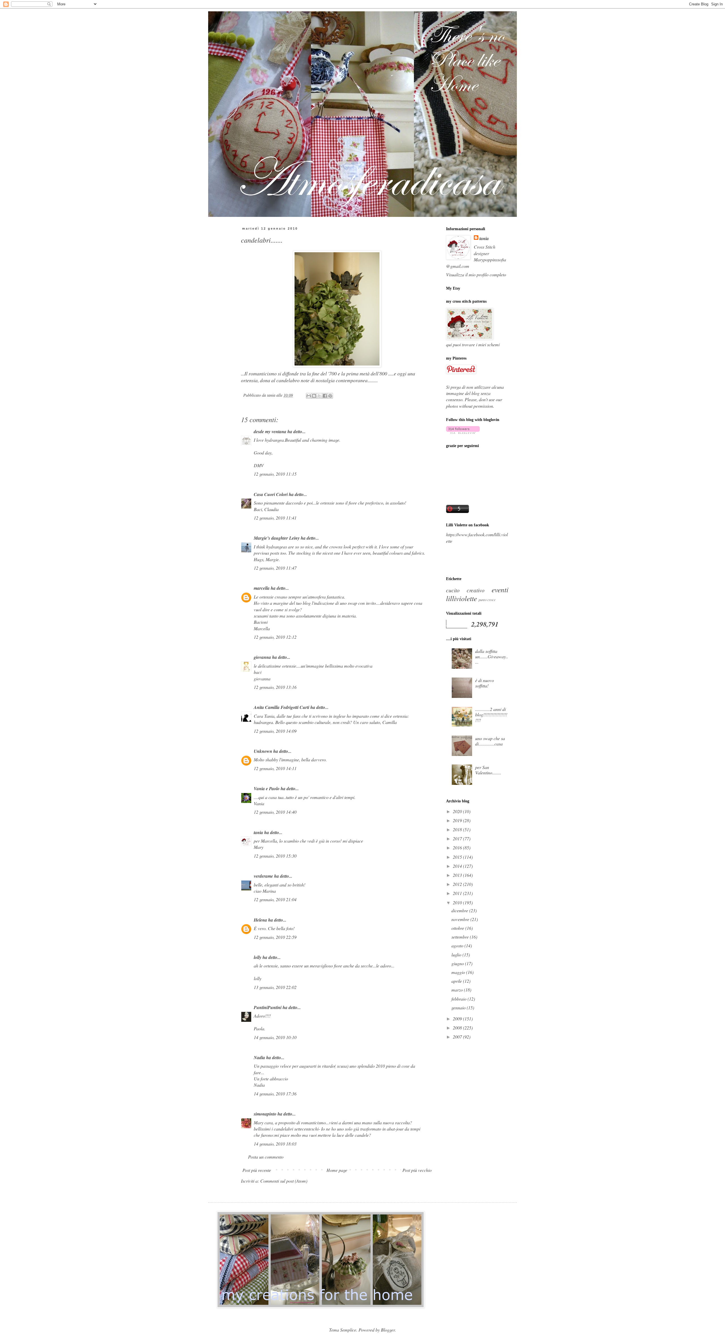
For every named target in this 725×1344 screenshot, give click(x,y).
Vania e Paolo (267, 788)
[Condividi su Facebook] (325, 396)
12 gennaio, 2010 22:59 (275, 937)
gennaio (459, 1007)
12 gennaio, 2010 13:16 (275, 687)
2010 (458, 902)
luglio (456, 955)
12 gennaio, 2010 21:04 (275, 899)
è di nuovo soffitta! (484, 683)
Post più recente (256, 1170)
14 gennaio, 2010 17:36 (275, 1094)
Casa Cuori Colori (271, 494)
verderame (263, 876)
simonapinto (265, 1114)
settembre (460, 937)
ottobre (458, 928)
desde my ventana (270, 431)
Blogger (388, 1330)
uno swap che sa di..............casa (490, 741)
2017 (458, 838)
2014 (458, 866)
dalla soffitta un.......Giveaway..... (491, 656)
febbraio (459, 999)
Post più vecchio (417, 1170)
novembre (460, 919)
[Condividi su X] (319, 396)
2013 (458, 875)
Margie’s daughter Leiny (277, 538)
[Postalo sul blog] (314, 396)
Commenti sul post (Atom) (283, 1181)
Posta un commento (265, 1157)
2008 (458, 1028)
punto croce (487, 599)
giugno (458, 963)
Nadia (259, 1057)
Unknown (263, 751)
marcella (262, 588)
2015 (458, 857)
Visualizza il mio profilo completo (476, 274)
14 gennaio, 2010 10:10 (275, 1037)
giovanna (262, 657)
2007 (458, 1037)
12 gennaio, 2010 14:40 (275, 812)
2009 (458, 1019)
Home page (337, 1170)
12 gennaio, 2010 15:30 (275, 856)
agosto (457, 945)
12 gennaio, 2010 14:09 (275, 731)
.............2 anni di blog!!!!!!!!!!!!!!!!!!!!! (491, 714)
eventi (500, 589)
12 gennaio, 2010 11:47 (275, 568)
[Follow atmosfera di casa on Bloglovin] (463, 432)
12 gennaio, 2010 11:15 (275, 474)
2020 (458, 811)
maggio (458, 972)
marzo (457, 990)
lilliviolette (461, 598)
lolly (257, 957)
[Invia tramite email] (309, 396)
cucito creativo (465, 590)
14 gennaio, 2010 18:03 (275, 1144)
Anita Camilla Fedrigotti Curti (281, 707)
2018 (458, 829)
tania (258, 832)
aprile (457, 981)
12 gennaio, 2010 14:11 (275, 768)
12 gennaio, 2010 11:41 (275, 518)
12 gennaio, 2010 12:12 (275, 637)
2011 (458, 893)
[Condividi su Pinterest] (330, 396)
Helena (260, 920)
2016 (458, 848)
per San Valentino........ (488, 769)
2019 (458, 820)
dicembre (460, 910)
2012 (458, 884)
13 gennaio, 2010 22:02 (275, 987)
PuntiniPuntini (268, 1007)
